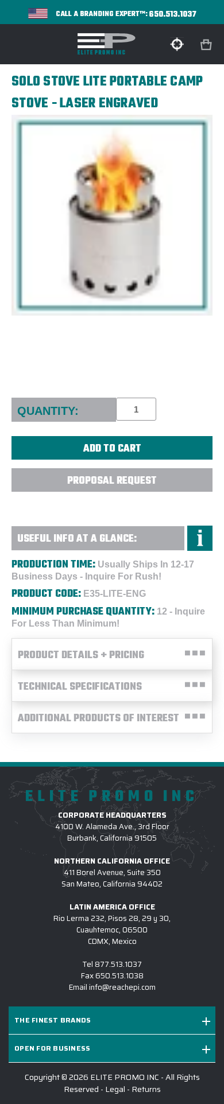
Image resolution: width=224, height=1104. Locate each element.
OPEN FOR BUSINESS (52, 1048)
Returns (146, 1089)
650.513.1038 (119, 976)
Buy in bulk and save (112, 505)
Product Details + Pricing (81, 655)
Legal (115, 1089)
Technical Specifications (80, 687)
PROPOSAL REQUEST (112, 481)
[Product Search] (177, 44)
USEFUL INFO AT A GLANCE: (77, 539)
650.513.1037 (172, 14)
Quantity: (48, 411)
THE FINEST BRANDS (52, 1019)
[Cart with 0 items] (207, 45)
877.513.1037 (118, 964)
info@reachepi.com (122, 987)
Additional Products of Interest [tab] (98, 718)
